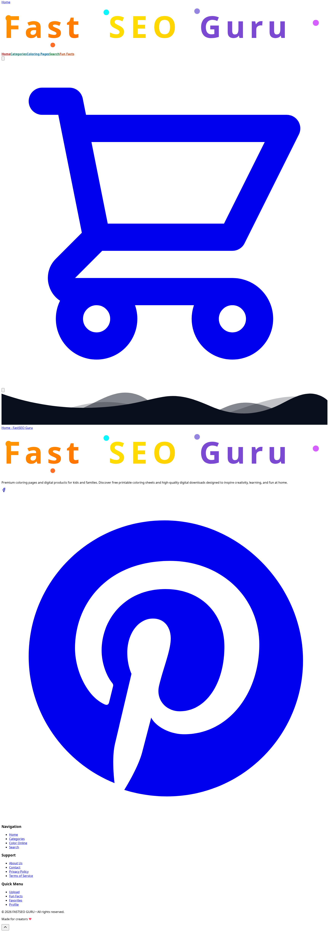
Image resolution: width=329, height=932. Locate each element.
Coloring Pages (38, 54)
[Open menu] (3, 390)
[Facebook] (4, 491)
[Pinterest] (164, 818)
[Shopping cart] (164, 386)
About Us (15, 863)
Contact (14, 867)
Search (54, 54)
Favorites (15, 900)
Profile (14, 904)
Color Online (18, 843)
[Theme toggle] (3, 58)
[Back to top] (5, 927)
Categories (18, 54)
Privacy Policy (19, 871)
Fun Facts (67, 54)
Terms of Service (21, 876)
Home (6, 54)
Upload (14, 892)
